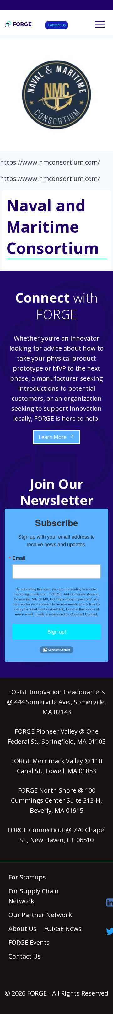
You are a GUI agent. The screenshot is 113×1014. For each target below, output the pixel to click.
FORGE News (63, 928)
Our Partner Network (40, 915)
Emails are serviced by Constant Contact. (66, 613)
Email (18, 558)
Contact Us (57, 25)
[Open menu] (99, 24)
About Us (22, 928)
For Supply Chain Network (33, 896)
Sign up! (56, 631)
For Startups (27, 877)
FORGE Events (29, 942)
